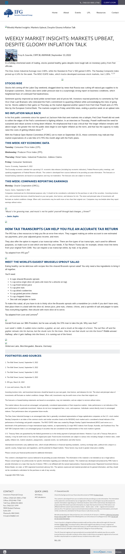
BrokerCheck (98, 495)
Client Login (110, 2)
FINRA (62, 524)
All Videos (38, 495)
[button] (66, 12)
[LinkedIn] (6, 3)
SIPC (66, 524)
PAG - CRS (57, 540)
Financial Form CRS (63, 491)
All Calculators (40, 497)
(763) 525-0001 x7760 (91, 3)
